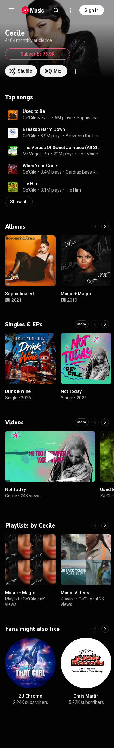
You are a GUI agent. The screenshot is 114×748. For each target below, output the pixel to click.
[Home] (33, 10)
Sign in (92, 10)
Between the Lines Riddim (84, 135)
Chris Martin (86, 696)
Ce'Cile (29, 117)
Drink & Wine (18, 391)
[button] (13, 115)
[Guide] (11, 10)
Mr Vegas (32, 153)
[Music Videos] (86, 559)
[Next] (105, 226)
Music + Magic (76, 293)
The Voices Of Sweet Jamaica (90, 153)
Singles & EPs (23, 324)
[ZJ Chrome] (30, 663)
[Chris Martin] (86, 663)
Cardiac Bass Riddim (84, 171)
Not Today (71, 391)
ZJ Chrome (46, 117)
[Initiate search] (56, 10)
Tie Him (31, 183)
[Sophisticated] (30, 260)
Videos (14, 422)
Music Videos (75, 592)
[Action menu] (75, 71)
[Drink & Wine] (30, 358)
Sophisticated (89, 117)
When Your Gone (40, 165)
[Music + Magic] (86, 260)
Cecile (11, 495)
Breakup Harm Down (44, 129)
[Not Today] (86, 358)
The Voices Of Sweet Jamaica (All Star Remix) (62, 147)
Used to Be (34, 111)
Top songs (19, 97)
